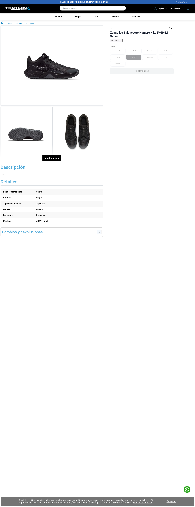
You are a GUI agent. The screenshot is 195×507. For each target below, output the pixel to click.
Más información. (142, 502)
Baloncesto (29, 23)
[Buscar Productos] (123, 8)
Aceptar (171, 501)
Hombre (58, 16)
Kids (96, 16)
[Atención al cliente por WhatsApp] (187, 489)
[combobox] (93, 9)
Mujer (78, 16)
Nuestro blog (182, 2)
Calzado (19, 23)
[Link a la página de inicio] (3, 23)
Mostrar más (52, 158)
